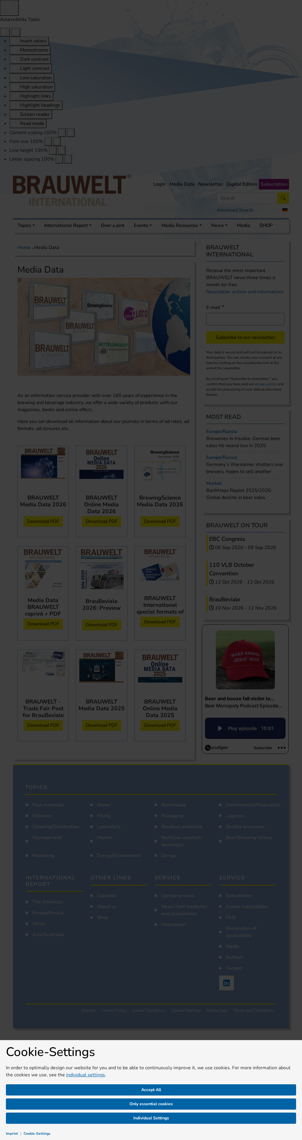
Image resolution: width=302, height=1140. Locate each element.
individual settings (85, 1075)
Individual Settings (151, 1118)
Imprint (12, 1133)
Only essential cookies (151, 1104)
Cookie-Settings (37, 1133)
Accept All (151, 1090)
